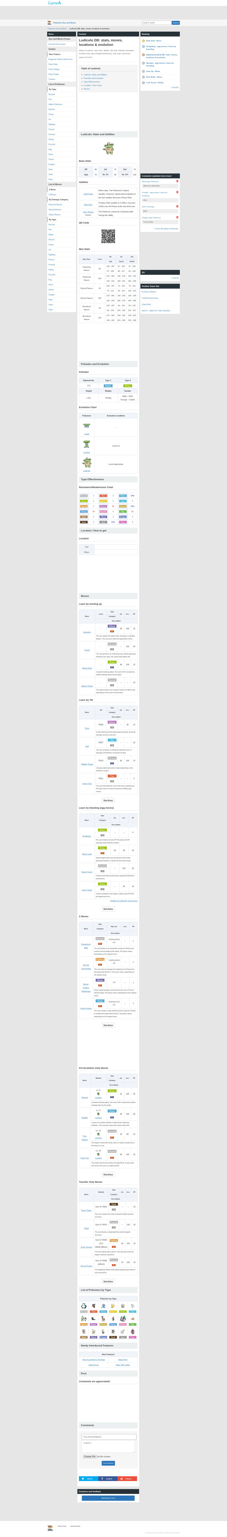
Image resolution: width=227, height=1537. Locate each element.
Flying (51, 139)
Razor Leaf (87, 854)
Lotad (86, 434)
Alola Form (123, 1360)
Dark (50, 169)
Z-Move (51, 79)
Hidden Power (87, 764)
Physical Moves (55, 204)
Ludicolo (86, 471)
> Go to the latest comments (166, 228)
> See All (174, 87)
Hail (87, 746)
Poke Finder (53, 74)
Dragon (51, 164)
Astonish (87, 632)
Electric (51, 109)
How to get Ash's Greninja (93, 1360)
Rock (50, 154)
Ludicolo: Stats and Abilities (95, 75)
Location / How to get (93, 85)
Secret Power (86, 1266)
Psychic (51, 144)
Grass (51, 114)
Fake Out (85, 1158)
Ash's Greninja (148, 207)
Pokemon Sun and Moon (64, 23)
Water (50, 234)
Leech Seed (87, 890)
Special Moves (54, 209)
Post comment (108, 1463)
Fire (50, 99)
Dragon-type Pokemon (151, 218)
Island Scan (94, 1365)
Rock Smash (86, 1247)
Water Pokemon (55, 104)
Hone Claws (86, 1210)
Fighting (51, 124)
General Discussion (56, 44)
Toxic (87, 728)
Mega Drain (87, 668)
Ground (51, 134)
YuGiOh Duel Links (150, 298)
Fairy (50, 179)
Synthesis (86, 836)
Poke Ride (52, 64)
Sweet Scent (86, 872)
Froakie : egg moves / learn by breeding (154, 194)
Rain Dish (88, 205)
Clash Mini (146, 304)
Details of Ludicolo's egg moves (124, 901)
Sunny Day (87, 783)
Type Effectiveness (92, 82)
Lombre (86, 452)
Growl (87, 650)
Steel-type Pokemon (150, 181)
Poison (51, 129)
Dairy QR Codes (123, 1365)
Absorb (85, 1097)
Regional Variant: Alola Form (60, 59)
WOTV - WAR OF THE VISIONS (156, 311)
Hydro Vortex (86, 1008)
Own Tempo (88, 212)
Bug (50, 149)
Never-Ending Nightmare (86, 987)
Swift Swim (88, 194)
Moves (87, 89)
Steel (50, 174)
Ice (49, 119)
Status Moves (54, 214)
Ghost (51, 159)
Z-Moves (52, 194)
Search (176, 23)
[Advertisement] (113, 12)
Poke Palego (53, 69)
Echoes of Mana (149, 292)
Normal (51, 94)
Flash (86, 1228)
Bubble (85, 1118)
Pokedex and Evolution (93, 78)
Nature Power (87, 686)
